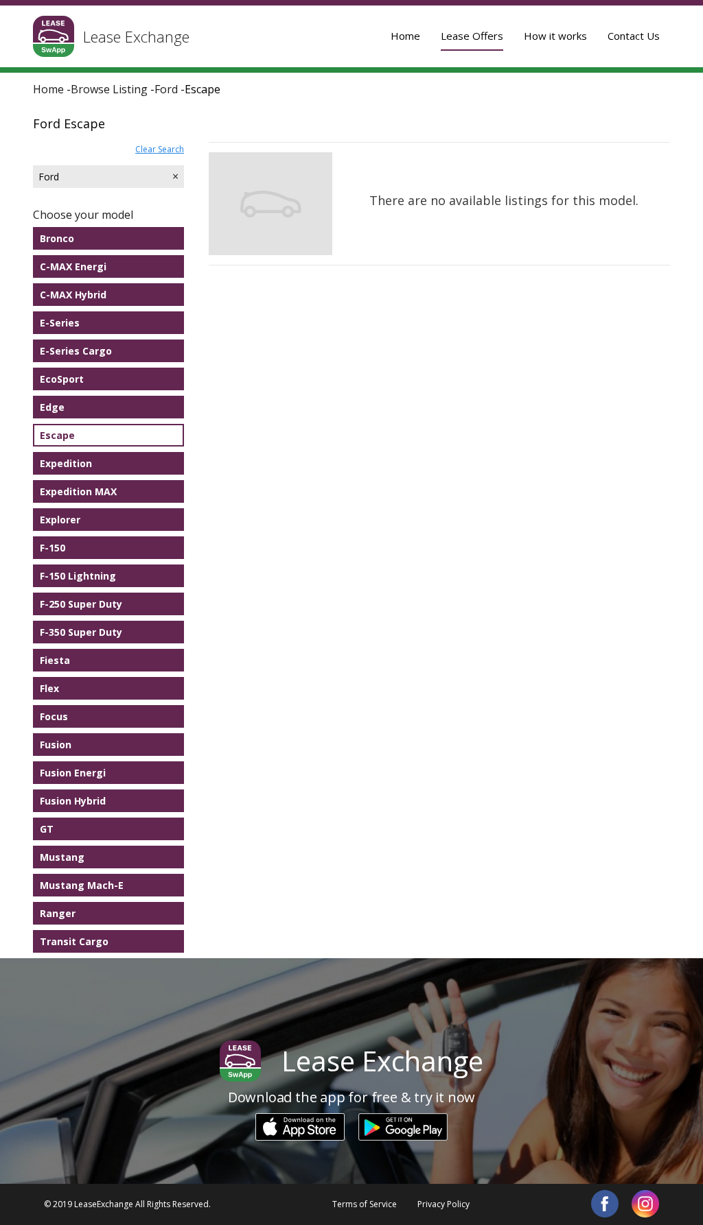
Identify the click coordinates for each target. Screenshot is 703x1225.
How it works (555, 36)
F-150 (52, 547)
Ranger (58, 913)
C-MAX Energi (73, 266)
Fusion (55, 744)
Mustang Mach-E (82, 885)
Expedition (66, 463)
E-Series (60, 322)
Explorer (60, 519)
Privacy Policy (443, 1204)
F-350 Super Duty (81, 632)
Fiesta (55, 660)
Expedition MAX (78, 491)
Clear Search (159, 149)
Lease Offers (472, 36)
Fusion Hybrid (73, 800)
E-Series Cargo (76, 350)
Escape (57, 435)
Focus (54, 716)
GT (47, 828)
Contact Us (634, 36)
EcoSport (62, 378)
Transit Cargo (74, 941)
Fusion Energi (73, 772)
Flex (49, 688)
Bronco (57, 238)
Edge (52, 407)
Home (405, 36)
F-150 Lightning (78, 575)
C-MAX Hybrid (73, 294)
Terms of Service (364, 1204)
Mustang (62, 857)
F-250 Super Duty (81, 603)
